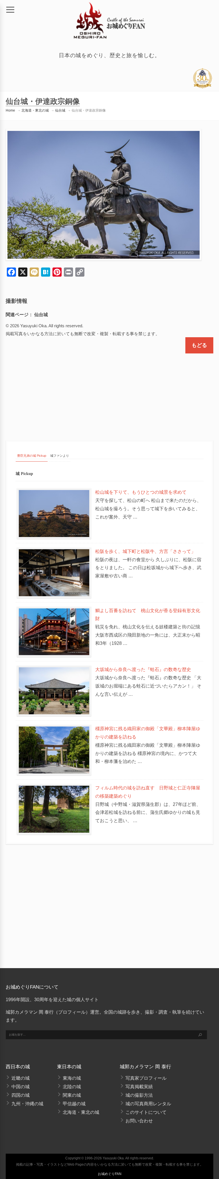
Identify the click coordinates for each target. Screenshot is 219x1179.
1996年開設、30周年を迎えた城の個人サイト (52, 999)
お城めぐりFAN (109, 1174)
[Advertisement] (109, 391)
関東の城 (72, 1095)
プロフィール (72, 1012)
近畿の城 (20, 1078)
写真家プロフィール (146, 1078)
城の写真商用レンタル (148, 1103)
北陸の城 (72, 1086)
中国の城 (20, 1086)
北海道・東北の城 (35, 110)
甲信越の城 (74, 1103)
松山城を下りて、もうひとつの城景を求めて (140, 492)
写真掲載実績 (139, 1086)
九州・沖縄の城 (27, 1103)
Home (10, 110)
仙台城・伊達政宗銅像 (89, 110)
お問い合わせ (139, 1120)
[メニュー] (10, 9)
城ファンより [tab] (59, 455)
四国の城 (20, 1095)
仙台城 (60, 110)
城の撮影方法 (139, 1095)
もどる (199, 345)
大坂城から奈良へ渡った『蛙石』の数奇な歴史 (143, 669)
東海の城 (72, 1078)
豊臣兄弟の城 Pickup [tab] (31, 455)
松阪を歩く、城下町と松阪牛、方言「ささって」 (145, 551)
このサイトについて (146, 1112)
